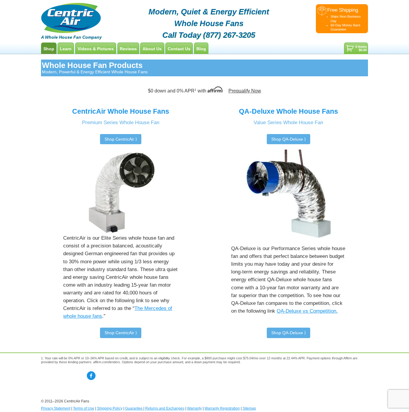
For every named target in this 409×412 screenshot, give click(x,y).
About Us (152, 48)
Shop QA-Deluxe (287, 139)
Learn (66, 48)
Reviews (128, 48)
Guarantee (134, 408)
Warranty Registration (222, 408)
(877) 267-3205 (229, 35)
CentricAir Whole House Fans (120, 111)
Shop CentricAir (119, 139)
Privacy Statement (55, 408)
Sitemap (249, 408)
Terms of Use (83, 408)
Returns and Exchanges (164, 408)
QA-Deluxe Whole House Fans (288, 111)
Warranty (194, 408)
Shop (48, 48)
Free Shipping (342, 10)
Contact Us (179, 48)
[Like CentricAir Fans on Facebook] (91, 375)
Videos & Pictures (96, 48)
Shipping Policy (109, 408)
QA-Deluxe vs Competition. (307, 311)
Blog (201, 48)
